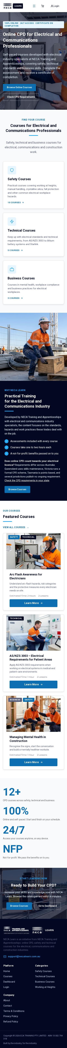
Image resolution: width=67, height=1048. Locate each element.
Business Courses (44, 981)
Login (6, 987)
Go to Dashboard (47, 906)
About (6, 1000)
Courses (7, 976)
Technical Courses (45, 976)
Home (6, 971)
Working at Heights (45, 987)
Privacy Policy (10, 1016)
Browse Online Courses (19, 87)
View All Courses (14, 527)
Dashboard (9, 981)
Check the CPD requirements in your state (27, 480)
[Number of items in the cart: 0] (42, 6)
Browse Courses (17, 489)
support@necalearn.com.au (24, 956)
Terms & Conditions (13, 1011)
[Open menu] (34, 6)
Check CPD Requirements (21, 97)
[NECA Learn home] (29, 930)
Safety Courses (43, 971)
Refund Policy (10, 1021)
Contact (7, 1005)
